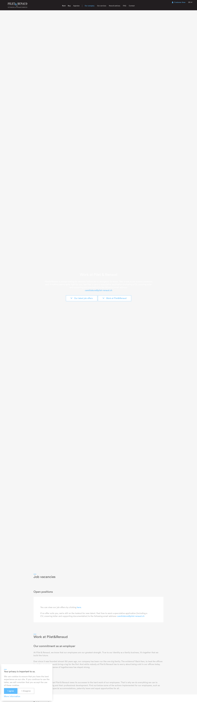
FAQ (124, 6)
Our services (101, 6)
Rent (64, 6)
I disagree (26, 691)
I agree (11, 691)
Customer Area (179, 2)
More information (12, 696)
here (79, 607)
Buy (69, 6)
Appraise (76, 6)
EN (189, 2)
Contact (132, 6)
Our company (89, 6)
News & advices (114, 6)
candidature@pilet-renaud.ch (98, 290)
